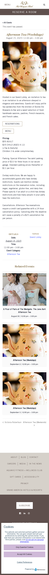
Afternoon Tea (13, 254)
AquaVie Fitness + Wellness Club (24, 470)
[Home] (24, 7)
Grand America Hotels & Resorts (24, 490)
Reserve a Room (24, 12)
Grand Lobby (35, 237)
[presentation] (24, 289)
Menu (8, 5)
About (14, 457)
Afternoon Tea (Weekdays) (24, 360)
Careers (11, 464)
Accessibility (31, 477)
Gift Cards (15, 477)
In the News (35, 464)
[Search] (44, 4)
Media (22, 464)
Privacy (24, 483)
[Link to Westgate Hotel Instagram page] (29, 513)
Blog (23, 457)
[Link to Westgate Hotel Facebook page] (20, 513)
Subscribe (24, 506)
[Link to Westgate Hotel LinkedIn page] (24, 513)
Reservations (12, 124)
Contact (33, 457)
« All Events (7, 23)
